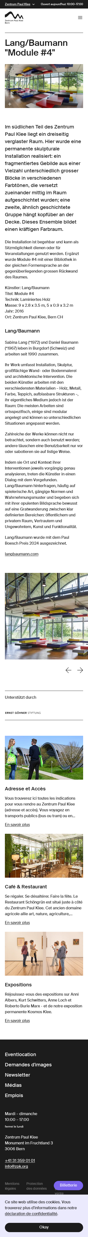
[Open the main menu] (80, 17)
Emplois (14, 1095)
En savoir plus (17, 825)
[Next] (80, 670)
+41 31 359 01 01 (20, 1161)
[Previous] (68, 670)
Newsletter (17, 1075)
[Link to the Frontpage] (14, 17)
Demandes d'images (28, 1065)
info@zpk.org (16, 1167)
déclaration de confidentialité (31, 1214)
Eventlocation (20, 1054)
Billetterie (68, 1186)
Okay (44, 1227)
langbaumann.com (21, 554)
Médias (13, 1085)
